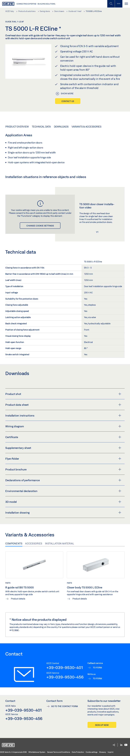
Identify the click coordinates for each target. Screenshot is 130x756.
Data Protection (78, 752)
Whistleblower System (36, 752)
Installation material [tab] (59, 543)
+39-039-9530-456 (64, 677)
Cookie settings (91, 752)
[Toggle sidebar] (118, 3)
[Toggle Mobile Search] (111, 3)
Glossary (102, 752)
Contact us (67, 101)
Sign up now (102, 725)
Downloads (61, 126)
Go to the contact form (64, 706)
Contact (10, 700)
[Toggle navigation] (126, 3)
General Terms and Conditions (58, 752)
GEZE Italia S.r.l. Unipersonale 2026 (13, 752)
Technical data (41, 126)
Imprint (110, 752)
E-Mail (15, 630)
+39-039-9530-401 (64, 667)
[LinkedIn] (121, 745)
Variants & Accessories (86, 126)
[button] (114, 745)
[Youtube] (126, 745)
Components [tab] (13, 543)
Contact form (54, 700)
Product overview (17, 126)
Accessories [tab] (33, 543)
